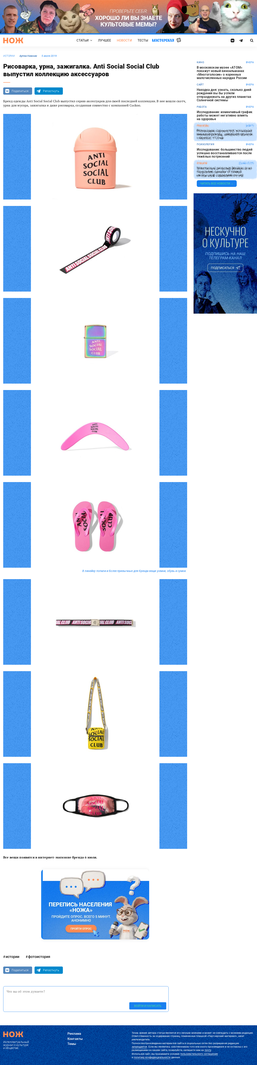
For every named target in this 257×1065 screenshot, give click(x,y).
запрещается (139, 1046)
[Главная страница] (13, 40)
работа (202, 106)
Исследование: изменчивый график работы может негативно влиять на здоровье (224, 115)
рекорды (203, 125)
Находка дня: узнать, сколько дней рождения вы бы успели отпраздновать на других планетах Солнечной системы (224, 95)
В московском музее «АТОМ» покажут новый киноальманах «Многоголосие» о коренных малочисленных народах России (222, 73)
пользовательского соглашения (199, 1054)
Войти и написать (147, 1005)
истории (9, 56)
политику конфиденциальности (152, 1057)
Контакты (75, 1039)
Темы (71, 1044)
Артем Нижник (28, 55)
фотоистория (39, 957)
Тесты (143, 40)
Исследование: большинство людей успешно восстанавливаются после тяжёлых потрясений (224, 153)
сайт (200, 84)
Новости (124, 40)
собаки (202, 163)
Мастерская (163, 40)
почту (208, 1050)
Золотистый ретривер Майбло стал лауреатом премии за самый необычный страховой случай (224, 172)
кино (200, 62)
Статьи (82, 40)
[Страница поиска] (252, 40)
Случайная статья (178, 40)
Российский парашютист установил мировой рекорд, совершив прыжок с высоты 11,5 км (225, 134)
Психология (205, 144)
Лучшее (104, 40)
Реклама (74, 1034)
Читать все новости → (217, 183)
